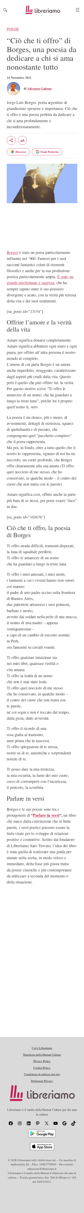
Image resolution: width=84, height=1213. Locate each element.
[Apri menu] (77, 10)
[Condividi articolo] (11, 140)
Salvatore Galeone (40, 88)
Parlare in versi (46, 815)
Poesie (13, 28)
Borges (12, 252)
